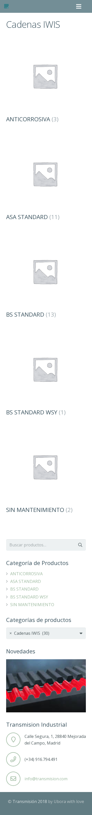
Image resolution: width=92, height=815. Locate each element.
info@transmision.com (46, 779)
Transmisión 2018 (30, 801)
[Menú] (79, 6)
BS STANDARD (24, 589)
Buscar (80, 545)
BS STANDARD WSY (29, 597)
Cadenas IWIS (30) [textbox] (29, 633)
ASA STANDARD (25, 581)
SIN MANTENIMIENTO (32, 604)
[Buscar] (88, 6)
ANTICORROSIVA (26, 574)
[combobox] (46, 633)
